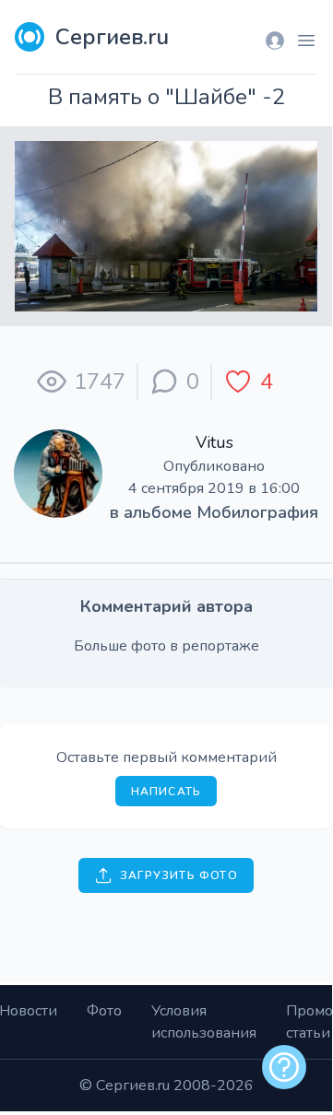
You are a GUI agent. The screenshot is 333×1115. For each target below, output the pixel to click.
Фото (104, 1011)
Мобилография (257, 512)
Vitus (214, 442)
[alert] (284, 1067)
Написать (166, 791)
